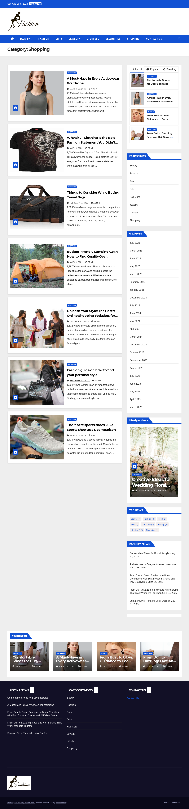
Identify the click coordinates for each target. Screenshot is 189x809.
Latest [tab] (138, 69)
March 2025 (136, 274)
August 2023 (136, 368)
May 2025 (135, 266)
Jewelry (74, 39)
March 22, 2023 (78, 435)
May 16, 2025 (76, 148)
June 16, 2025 (109, 666)
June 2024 (135, 313)
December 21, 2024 (145, 490)
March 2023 (136, 407)
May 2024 (135, 321)
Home (165, 803)
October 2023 (137, 352)
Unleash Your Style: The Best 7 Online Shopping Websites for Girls (91, 315)
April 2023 (135, 399)
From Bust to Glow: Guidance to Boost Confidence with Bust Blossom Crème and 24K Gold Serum (152, 578)
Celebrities (113, 39)
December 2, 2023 (79, 321)
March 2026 (136, 250)
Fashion (43, 39)
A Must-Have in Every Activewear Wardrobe (153, 564)
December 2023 (138, 344)
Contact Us (154, 39)
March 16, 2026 (78, 89)
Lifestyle (93, 39)
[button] (179, 39)
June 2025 (135, 258)
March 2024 (136, 337)
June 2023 (135, 383)
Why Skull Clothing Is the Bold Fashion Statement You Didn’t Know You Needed (91, 142)
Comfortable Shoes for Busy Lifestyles (150, 553)
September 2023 (139, 360)
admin (94, 89)
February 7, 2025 (79, 203)
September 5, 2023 (80, 381)
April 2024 (135, 329)
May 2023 (135, 391)
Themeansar (61, 803)
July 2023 (135, 376)
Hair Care (152, 129)
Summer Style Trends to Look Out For (150, 601)
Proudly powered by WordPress (21, 803)
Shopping (133, 39)
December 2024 (138, 297)
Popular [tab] (154, 69)
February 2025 (137, 282)
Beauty (25, 39)
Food (132, 181)
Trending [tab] (171, 69)
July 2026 (135, 243)
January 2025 (137, 290)
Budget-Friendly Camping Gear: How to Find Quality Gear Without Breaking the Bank (92, 256)
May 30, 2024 (76, 262)
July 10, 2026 (22, 666)
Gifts (59, 39)
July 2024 (135, 305)
